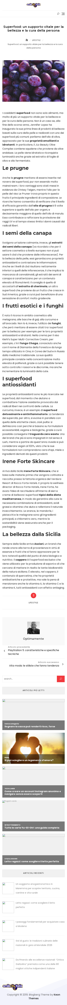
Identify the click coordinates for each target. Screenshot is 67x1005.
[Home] (27, 40)
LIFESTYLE (33, 602)
